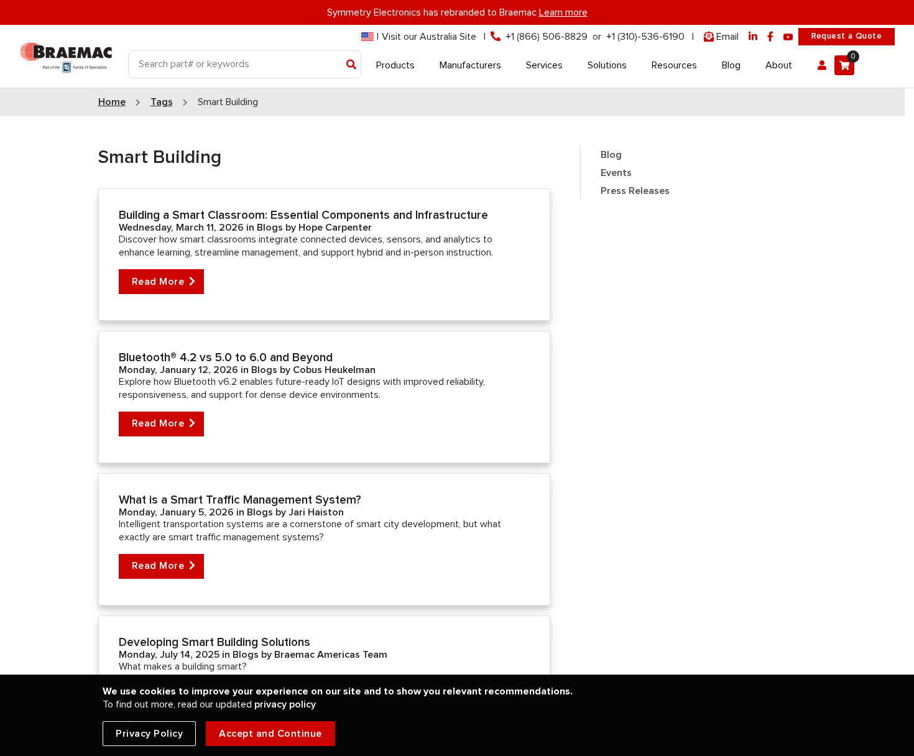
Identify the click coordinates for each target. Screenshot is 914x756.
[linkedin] (753, 37)
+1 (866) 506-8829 (546, 36)
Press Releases (635, 191)
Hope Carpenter (335, 228)
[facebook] (770, 37)
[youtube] (788, 37)
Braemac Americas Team (330, 655)
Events (616, 173)
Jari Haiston (316, 512)
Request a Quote (846, 36)
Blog (611, 155)
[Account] (822, 65)
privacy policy (285, 704)
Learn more (563, 12)
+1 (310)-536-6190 (645, 36)
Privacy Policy (149, 734)
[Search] (351, 65)
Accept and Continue (270, 734)
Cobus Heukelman (334, 370)
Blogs (271, 228)
